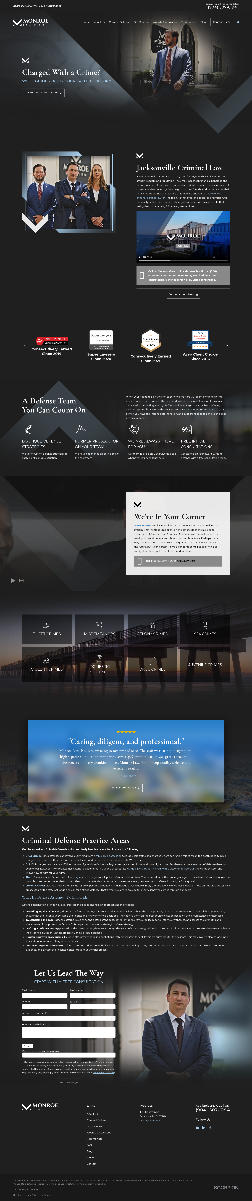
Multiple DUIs (135, 868)
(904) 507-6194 (222, 7)
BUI (104, 868)
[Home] (30, 22)
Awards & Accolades (99, 1132)
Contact (91, 1163)
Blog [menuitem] (203, 22)
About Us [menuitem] (99, 22)
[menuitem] (17, 1195)
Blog (89, 1151)
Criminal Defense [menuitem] (119, 22)
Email (73, 1001)
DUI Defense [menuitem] (141, 22)
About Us (92, 1114)
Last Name (76, 990)
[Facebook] (210, 1127)
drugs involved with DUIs (158, 868)
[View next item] (227, 345)
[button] (22, 581)
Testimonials (94, 1138)
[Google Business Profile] (197, 1127)
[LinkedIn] (203, 1127)
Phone (26, 1001)
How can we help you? (35, 1024)
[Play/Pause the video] (13, 581)
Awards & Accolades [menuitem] (165, 22)
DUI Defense (94, 1126)
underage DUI (185, 868)
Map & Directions (150, 1120)
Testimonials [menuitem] (188, 22)
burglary (78, 877)
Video (90, 1157)
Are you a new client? (35, 1013)
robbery (91, 877)
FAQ (89, 1145)
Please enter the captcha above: (41, 1051)
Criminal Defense (97, 1120)
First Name (28, 990)
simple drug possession (108, 855)
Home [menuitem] (86, 22)
